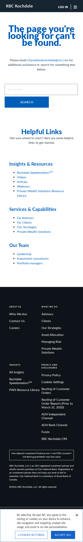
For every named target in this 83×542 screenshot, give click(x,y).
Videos (21, 177)
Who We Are (18, 314)
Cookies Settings (53, 382)
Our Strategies (27, 227)
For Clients (24, 222)
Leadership (24, 254)
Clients (46, 321)
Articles (22, 181)
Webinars (23, 186)
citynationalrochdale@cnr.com (47, 60)
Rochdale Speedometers (35, 172)
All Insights (16, 372)
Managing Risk (51, 341)
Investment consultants (33, 258)
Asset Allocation (53, 334)
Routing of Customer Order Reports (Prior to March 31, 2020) (57, 403)
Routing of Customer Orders (56, 391)
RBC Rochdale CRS (54, 438)
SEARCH (26, 102)
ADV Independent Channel (54, 416)
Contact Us (17, 321)
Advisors (47, 314)
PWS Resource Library (24, 389)
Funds (46, 432)
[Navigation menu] (76, 7)
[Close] (77, 515)
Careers (14, 328)
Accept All (63, 535)
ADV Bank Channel (54, 425)
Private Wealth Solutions (34, 231)
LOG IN (63, 7)
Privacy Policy (51, 375)
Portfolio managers (30, 263)
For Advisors (25, 218)
